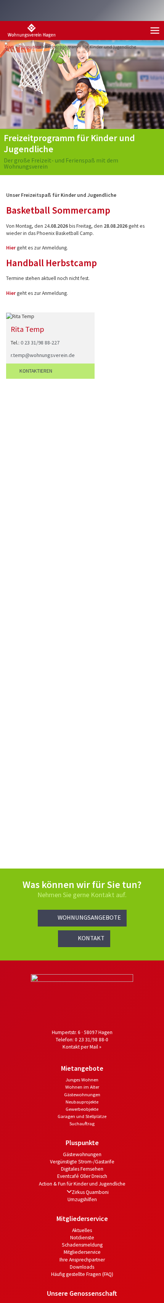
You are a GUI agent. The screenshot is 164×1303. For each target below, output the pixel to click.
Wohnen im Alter (82, 1087)
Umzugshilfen (82, 1199)
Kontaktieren (35, 371)
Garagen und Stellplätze (82, 1116)
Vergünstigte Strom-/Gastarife (82, 1161)
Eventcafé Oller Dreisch (82, 1176)
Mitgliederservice (82, 1252)
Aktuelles (82, 1230)
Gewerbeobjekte (82, 1109)
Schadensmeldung (82, 1245)
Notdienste (82, 1237)
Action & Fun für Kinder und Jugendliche (82, 1184)
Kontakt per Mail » (82, 1047)
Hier (11, 248)
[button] (82, 918)
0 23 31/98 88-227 (40, 342)
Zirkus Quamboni (90, 1192)
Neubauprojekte (82, 1102)
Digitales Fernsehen (82, 1169)
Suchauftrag (82, 1123)
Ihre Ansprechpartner (82, 1259)
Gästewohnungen (82, 1094)
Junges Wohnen (82, 1079)
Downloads (82, 1267)
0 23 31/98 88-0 (91, 1039)
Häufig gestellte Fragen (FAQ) (82, 1274)
